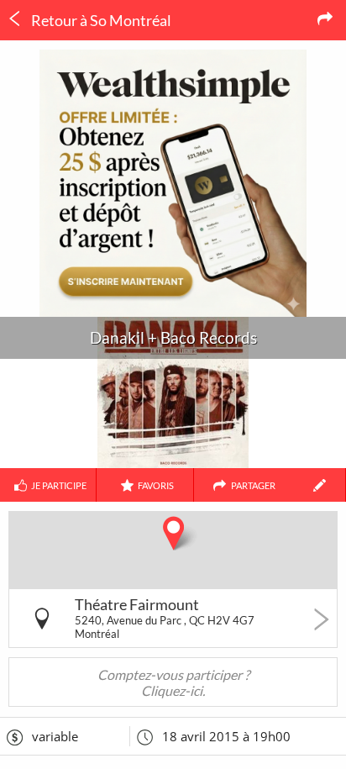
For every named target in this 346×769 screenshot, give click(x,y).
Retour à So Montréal (100, 20)
